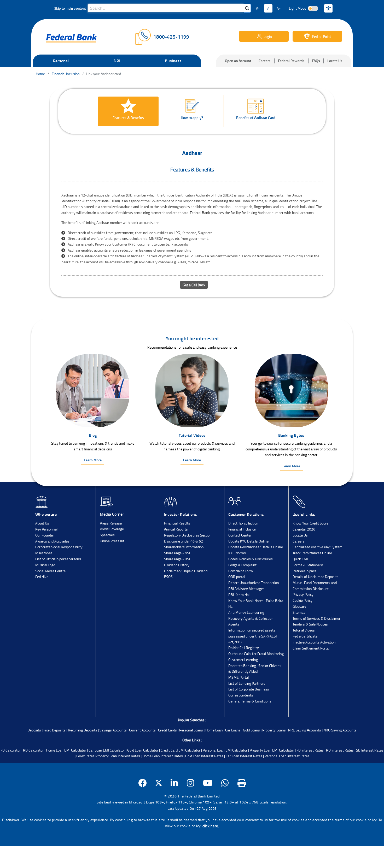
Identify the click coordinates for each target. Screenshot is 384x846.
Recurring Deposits (82, 730)
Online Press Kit (112, 540)
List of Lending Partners (246, 683)
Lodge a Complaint (242, 564)
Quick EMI (300, 558)
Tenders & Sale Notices (310, 624)
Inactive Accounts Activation (314, 642)
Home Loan (214, 730)
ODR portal (236, 576)
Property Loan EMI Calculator (272, 750)
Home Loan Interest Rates (162, 755)
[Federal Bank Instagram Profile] (190, 782)
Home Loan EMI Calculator (66, 750)
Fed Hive (41, 576)
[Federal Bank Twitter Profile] (159, 782)
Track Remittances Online (312, 552)
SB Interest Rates (369, 750)
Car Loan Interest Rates (244, 755)
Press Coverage (112, 528)
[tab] (128, 111)
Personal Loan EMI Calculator (225, 750)
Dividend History (176, 564)
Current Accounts (142, 730)
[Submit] (247, 8)
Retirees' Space (304, 570)
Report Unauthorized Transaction (253, 582)
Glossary (299, 606)
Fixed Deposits (54, 730)
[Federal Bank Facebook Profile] (142, 782)
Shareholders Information (184, 546)
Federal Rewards (291, 60)
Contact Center (240, 535)
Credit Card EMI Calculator (180, 750)
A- (258, 8)
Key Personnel (46, 529)
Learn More (93, 459)
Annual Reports (176, 529)
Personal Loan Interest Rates (287, 755)
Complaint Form (240, 570)
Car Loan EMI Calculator (107, 750)
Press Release (111, 523)
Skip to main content (70, 8)
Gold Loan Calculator (142, 750)
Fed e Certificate (305, 636)
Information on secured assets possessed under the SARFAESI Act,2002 (252, 636)
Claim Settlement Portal (311, 648)
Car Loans (233, 730)
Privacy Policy (303, 594)
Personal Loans (191, 730)
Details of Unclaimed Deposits (316, 576)
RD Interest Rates (340, 750)
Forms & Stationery (308, 564)
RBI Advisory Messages (246, 588)
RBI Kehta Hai (238, 594)
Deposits (34, 730)
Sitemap (299, 612)
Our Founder (44, 535)
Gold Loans (251, 730)
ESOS (168, 576)
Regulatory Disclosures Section (188, 535)
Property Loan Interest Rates (117, 755)
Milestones (44, 552)
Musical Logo (45, 564)
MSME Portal (238, 677)
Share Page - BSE (177, 558)
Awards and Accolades (52, 541)
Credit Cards (167, 730)
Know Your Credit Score (310, 523)
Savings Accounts (113, 730)
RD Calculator (33, 750)
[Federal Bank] (71, 38)
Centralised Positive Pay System (317, 546)
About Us (42, 523)
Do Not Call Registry (243, 647)
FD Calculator (11, 750)
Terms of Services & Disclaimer (316, 618)
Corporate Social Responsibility (59, 546)
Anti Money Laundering (246, 612)
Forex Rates (85, 755)
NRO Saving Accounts (340, 730)
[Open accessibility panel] (328, 8)
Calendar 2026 (304, 529)
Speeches (107, 534)
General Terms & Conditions (249, 701)
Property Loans (274, 730)
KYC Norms (237, 552)
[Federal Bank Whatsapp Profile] (225, 782)
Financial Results (177, 523)
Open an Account (238, 60)
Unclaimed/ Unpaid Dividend (185, 570)
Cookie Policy (302, 600)
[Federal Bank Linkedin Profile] (174, 782)
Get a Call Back (194, 284)
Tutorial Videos (304, 630)
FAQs (316, 60)
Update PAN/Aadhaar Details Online (255, 546)
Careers (265, 60)
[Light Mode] (313, 8)
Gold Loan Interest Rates (204, 755)
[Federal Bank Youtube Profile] (208, 782)
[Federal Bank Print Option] (242, 782)
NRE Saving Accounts (304, 730)
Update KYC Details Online (248, 541)
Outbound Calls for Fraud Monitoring (256, 653)
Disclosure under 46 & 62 (183, 541)
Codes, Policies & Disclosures (250, 558)
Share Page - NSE (177, 552)
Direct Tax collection (243, 523)
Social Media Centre (50, 570)
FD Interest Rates (310, 750)
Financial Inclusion (242, 529)
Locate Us (334, 60)
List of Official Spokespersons (58, 558)
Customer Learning (243, 659)
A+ (279, 8)
